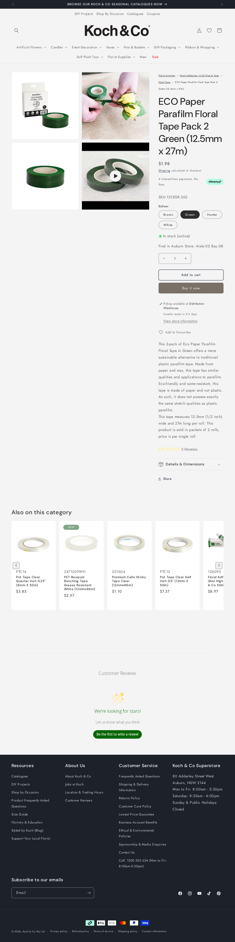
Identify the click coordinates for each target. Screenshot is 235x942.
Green (190, 214)
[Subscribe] (89, 892)
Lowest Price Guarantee (136, 814)
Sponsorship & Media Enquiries (142, 844)
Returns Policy (129, 798)
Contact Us (127, 852)
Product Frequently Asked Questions (30, 803)
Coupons (153, 13)
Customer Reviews (78, 800)
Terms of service (103, 931)
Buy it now (191, 288)
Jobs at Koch (74, 784)
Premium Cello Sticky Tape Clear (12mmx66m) (129, 581)
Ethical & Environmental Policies (136, 833)
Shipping (165, 171)
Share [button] (167, 478)
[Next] (218, 565)
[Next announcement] (222, 4)
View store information (180, 321)
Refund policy (80, 931)
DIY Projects (84, 13)
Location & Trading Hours (84, 792)
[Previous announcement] (13, 4)
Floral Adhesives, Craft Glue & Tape (199, 75)
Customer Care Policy (135, 806)
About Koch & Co (78, 776)
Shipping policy (127, 931)
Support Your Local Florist (30, 838)
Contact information (154, 931)
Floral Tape (165, 82)
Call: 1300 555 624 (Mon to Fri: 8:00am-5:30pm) (143, 863)
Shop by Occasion (25, 792)
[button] (16, 30)
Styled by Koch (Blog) (27, 830)
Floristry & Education (27, 822)
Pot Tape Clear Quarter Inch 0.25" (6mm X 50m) (30, 581)
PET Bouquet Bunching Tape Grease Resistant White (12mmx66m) (79, 583)
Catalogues (135, 13)
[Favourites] (209, 30)
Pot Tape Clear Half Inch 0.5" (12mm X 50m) (175, 581)
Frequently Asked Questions (139, 776)
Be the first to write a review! (117, 734)
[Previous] (16, 565)
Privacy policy (58, 931)
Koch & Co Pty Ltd (34, 931)
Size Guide (19, 814)
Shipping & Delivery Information (134, 787)
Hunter (212, 214)
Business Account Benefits (138, 822)
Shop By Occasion (110, 13)
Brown (168, 214)
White (168, 225)
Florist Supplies (167, 75)
